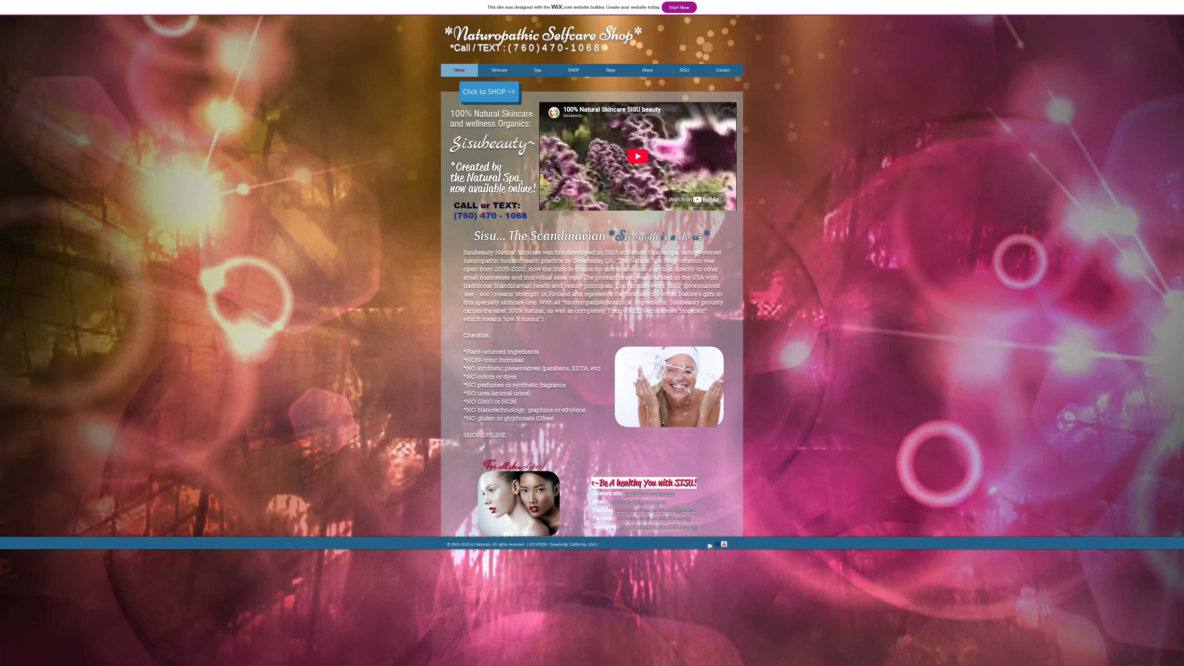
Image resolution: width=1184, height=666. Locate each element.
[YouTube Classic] (724, 544)
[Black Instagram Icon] (717, 544)
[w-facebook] (710, 547)
